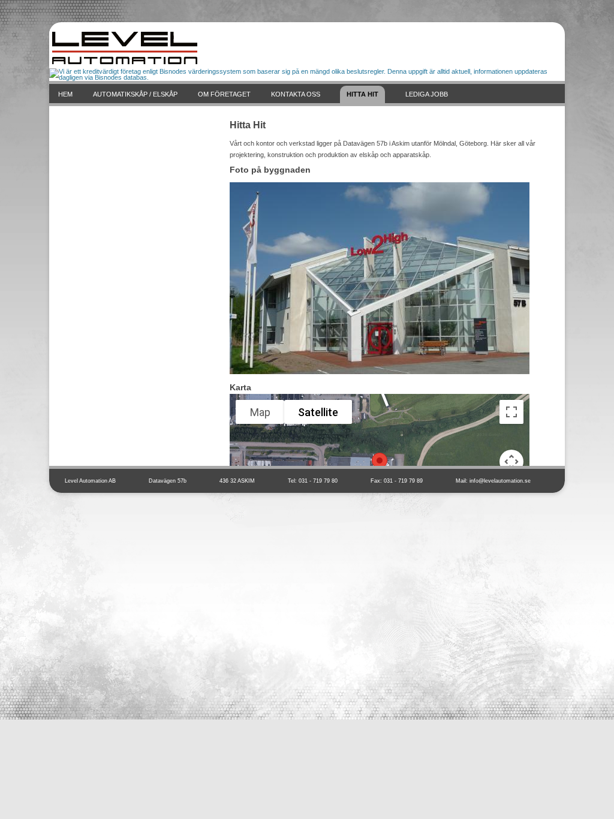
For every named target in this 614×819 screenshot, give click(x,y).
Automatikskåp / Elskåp (135, 94)
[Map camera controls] (511, 462)
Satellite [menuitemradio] (318, 412)
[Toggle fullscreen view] (511, 412)
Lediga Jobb (426, 94)
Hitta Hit (362, 94)
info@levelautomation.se (500, 481)
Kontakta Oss (295, 94)
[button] (379, 464)
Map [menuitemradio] (260, 412)
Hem (65, 94)
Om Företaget (224, 94)
